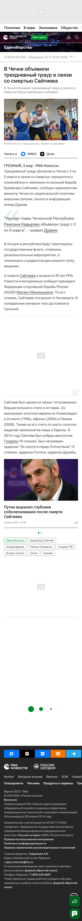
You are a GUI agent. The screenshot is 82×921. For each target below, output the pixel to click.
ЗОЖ (65, 777)
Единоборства (15, 540)
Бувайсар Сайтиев (42, 540)
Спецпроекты (13, 783)
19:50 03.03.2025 (15, 57)
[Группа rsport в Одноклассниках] (58, 754)
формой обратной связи (41, 870)
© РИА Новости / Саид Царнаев (21, 143)
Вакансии (10, 799)
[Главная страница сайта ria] (4, 37)
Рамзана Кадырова (22, 224)
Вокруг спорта (15, 553)
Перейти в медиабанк (53, 143)
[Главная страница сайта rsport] (24, 37)
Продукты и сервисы (58, 783)
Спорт (34, 553)
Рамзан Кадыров (41, 546)
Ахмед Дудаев (15, 546)
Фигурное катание (30, 777)
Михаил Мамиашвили (35, 292)
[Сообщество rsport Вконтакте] (42, 754)
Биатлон (52, 777)
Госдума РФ (65, 546)
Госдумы (11, 441)
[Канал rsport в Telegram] (73, 754)
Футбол (9, 777)
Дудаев (50, 230)
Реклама (33, 783)
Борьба (48, 553)
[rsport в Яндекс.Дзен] (27, 754)
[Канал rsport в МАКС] (11, 754)
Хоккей (76, 777)
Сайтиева (28, 275)
